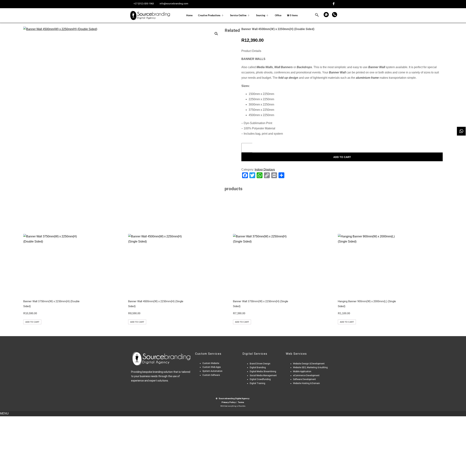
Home (189, 15)
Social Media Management (263, 375)
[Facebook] (333, 3)
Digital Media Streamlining (263, 371)
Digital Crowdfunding (260, 379)
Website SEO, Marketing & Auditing (310, 367)
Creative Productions (209, 15)
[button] (317, 15)
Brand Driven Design (260, 363)
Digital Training (257, 383)
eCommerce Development (306, 375)
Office (278, 15)
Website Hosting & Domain (306, 383)
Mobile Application (302, 371)
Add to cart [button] (32, 322)
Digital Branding (258, 367)
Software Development (304, 379)
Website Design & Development (309, 363)
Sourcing (260, 15)
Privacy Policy (229, 402)
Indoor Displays (265, 169)
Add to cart (342, 157)
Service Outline (238, 15)
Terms (241, 402)
